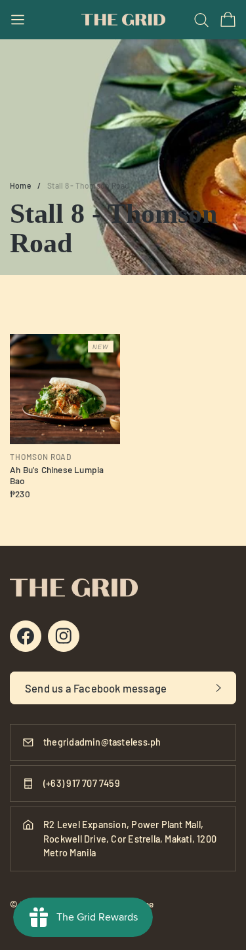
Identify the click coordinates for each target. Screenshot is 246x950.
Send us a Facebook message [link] (96, 687)
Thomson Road (41, 456)
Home (20, 185)
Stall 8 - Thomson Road (88, 185)
